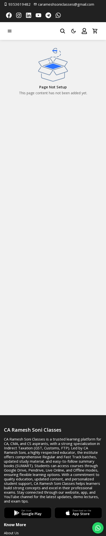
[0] (95, 31)
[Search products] (63, 31)
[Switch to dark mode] (73, 31)
